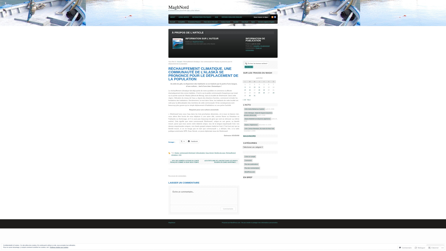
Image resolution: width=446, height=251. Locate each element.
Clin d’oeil (245, 22)
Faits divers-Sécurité (211, 22)
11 (259, 87)
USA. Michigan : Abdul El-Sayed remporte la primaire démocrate (258, 114)
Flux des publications (251, 164)
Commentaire (228, 209)
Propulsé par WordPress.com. (231, 222)
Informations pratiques (201, 17)
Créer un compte (250, 156)
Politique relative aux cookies (59, 247)
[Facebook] (275, 17)
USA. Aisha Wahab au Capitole (254, 109)
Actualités (181, 22)
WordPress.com (250, 172)
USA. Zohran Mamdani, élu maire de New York (259, 128)
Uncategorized (265, 46)
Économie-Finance (194, 22)
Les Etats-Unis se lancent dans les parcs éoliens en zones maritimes (221, 161)
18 (259, 90)
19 (264, 90)
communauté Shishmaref (187, 153)
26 (264, 93)
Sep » (249, 100)
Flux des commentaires (252, 168)
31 (254, 95)
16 (250, 90)
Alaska (177, 153)
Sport (253, 22)
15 (245, 90)
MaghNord (178, 7)
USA (180, 155)
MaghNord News (198, 42)
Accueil (172, 22)
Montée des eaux (219, 153)
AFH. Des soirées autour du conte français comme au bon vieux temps (184, 161)
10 (254, 87)
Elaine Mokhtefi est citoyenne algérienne (257, 119)
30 (250, 95)
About (172, 17)
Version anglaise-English (231, 17)
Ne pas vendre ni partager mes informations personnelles (259, 222)
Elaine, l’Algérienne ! (251, 125)
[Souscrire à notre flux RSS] (272, 17)
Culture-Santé (225, 22)
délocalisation (200, 153)
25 (259, 93)
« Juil (244, 100)
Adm (216, 17)
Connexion (248, 160)
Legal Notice (184, 17)
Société (235, 22)
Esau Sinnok (210, 153)
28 (273, 93)
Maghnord (249, 136)
